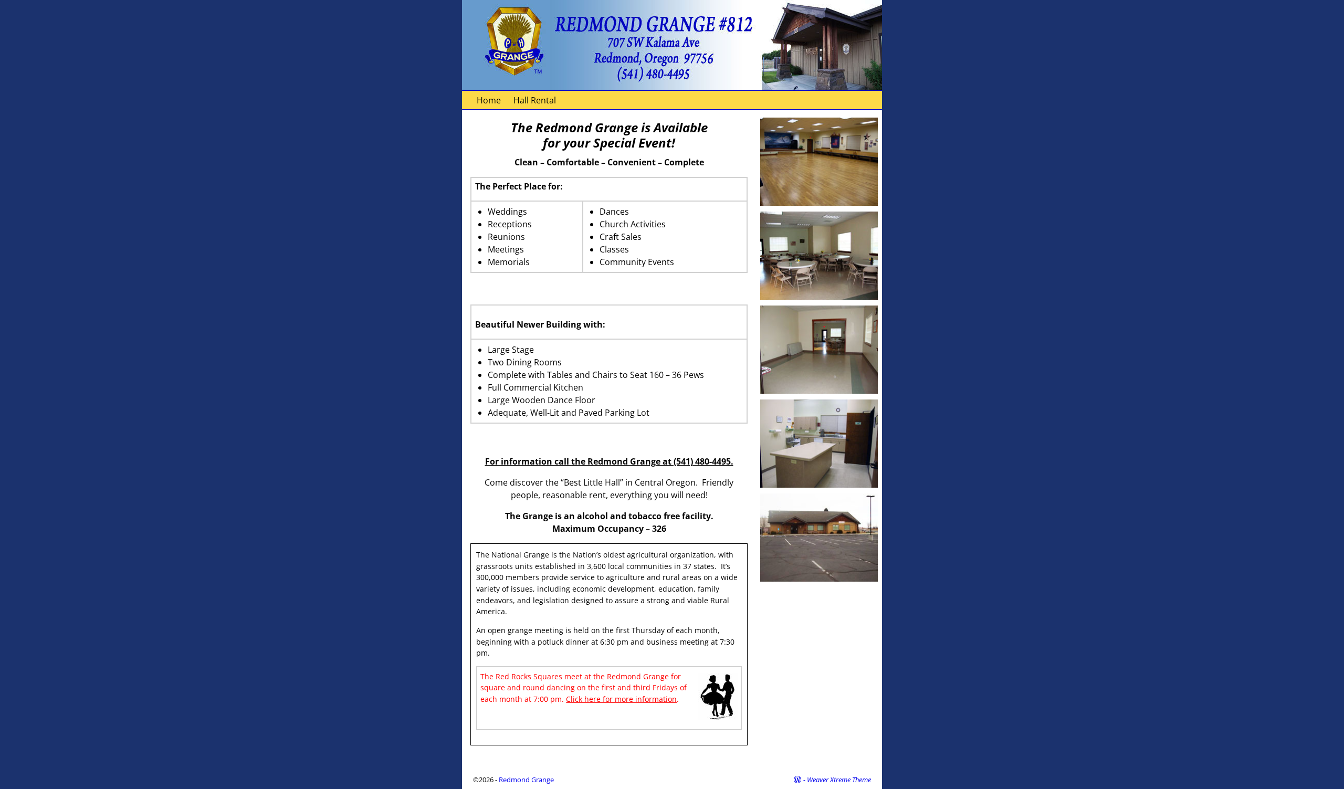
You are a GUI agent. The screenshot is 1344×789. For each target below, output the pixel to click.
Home (489, 100)
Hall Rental (534, 100)
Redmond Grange (526, 779)
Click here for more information (621, 699)
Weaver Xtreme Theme (839, 779)
